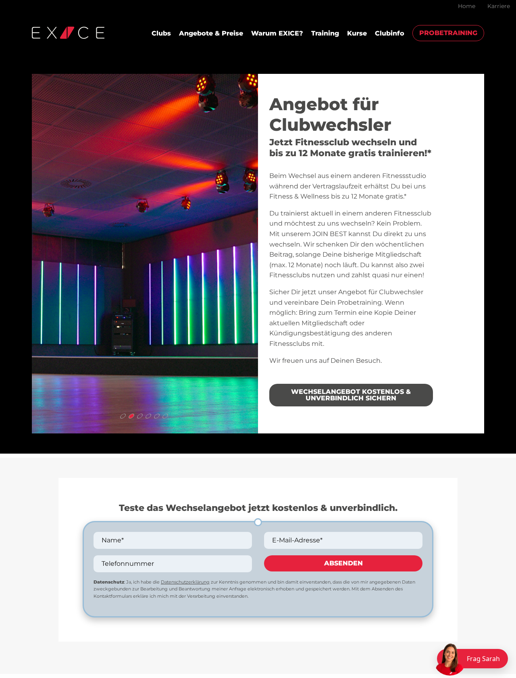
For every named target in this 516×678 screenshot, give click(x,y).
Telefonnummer (128, 563)
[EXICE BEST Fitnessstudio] (68, 32)
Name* (113, 540)
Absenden (343, 563)
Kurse (357, 33)
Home (466, 6)
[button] (123, 416)
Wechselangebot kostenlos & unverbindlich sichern (351, 395)
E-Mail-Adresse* (297, 540)
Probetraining (448, 33)
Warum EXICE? (277, 33)
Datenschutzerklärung (185, 582)
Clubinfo (389, 33)
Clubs (161, 33)
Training (325, 33)
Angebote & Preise (211, 33)
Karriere (498, 6)
